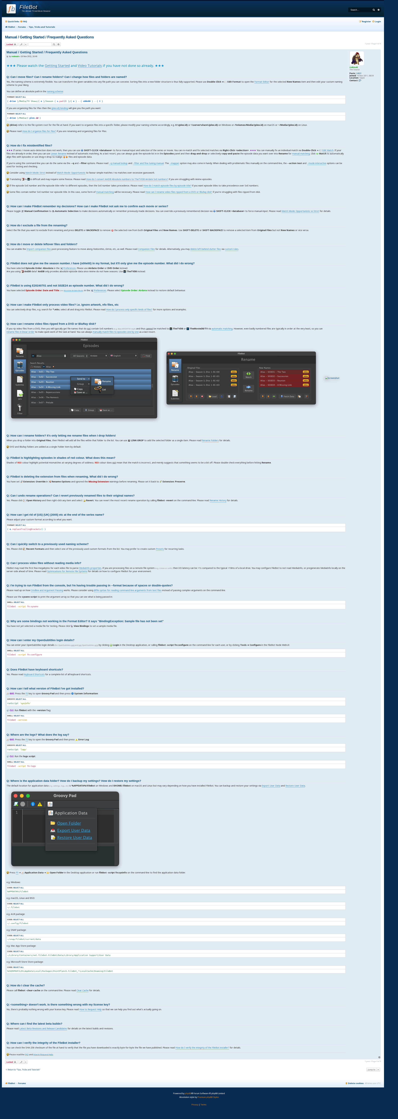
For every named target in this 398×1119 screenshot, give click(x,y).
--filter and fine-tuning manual (148, 163)
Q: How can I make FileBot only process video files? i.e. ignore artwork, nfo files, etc (63, 304)
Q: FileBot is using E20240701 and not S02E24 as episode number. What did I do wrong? (65, 285)
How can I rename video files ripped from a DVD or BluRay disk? (178, 191)
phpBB (188, 1093)
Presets (160, 548)
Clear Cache (82, 990)
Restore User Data (295, 785)
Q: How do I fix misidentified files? (29, 145)
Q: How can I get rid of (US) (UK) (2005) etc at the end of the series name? (55, 514)
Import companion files (39, 248)
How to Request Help (90, 1009)
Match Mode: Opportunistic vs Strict (300, 211)
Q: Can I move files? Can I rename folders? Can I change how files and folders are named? (67, 77)
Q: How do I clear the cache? (26, 985)
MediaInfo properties (90, 567)
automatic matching (222, 328)
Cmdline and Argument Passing (47, 590)
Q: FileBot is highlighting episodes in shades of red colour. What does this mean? (61, 457)
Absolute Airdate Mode (73, 291)
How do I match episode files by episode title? (167, 185)
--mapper (174, 163)
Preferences (69, 268)
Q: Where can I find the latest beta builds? (34, 1023)
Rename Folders (210, 440)
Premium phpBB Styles (208, 1097)
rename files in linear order (20, 331)
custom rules (231, 248)
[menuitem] (23, 21)
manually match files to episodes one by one (116, 331)
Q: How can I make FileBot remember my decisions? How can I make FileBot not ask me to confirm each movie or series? (87, 206)
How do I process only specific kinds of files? (129, 309)
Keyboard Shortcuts (34, 674)
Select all (20, 97)
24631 (359, 73)
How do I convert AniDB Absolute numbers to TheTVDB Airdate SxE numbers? (127, 179)
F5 (26, 693)
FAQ (27, 1054)
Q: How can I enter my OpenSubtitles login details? (40, 640)
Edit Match (327, 150)
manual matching (301, 153)
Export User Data (271, 785)
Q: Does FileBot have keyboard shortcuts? (35, 669)
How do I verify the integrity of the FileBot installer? (202, 1047)
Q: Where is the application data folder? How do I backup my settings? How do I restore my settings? (74, 780)
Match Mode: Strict (35, 172)
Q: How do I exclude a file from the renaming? (37, 225)
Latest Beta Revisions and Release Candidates (43, 1028)
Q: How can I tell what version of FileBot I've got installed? (45, 688)
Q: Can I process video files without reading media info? (44, 563)
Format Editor (261, 81)
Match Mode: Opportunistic (71, 172)
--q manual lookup (118, 163)
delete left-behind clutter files (205, 248)
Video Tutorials (90, 66)
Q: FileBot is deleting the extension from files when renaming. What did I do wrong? (62, 476)
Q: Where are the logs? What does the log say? (38, 734)
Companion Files (146, 248)
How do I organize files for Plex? (39, 131)
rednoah (353, 67)
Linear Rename (58, 153)
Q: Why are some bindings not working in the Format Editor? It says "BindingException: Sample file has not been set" (85, 621)
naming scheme (55, 91)
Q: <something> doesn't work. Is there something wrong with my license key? (58, 1004)
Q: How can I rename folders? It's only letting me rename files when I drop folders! (61, 435)
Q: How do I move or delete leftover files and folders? (42, 244)
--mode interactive (316, 163)
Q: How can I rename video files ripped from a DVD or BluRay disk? (51, 323)
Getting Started (57, 66)
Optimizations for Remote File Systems (67, 571)
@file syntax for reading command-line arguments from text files (128, 590)
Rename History (218, 500)
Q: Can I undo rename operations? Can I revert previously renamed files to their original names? (71, 495)
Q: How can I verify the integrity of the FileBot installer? (43, 1042)
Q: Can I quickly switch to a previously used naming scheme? (48, 544)
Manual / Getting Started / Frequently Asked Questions (49, 37)
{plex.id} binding (59, 108)
